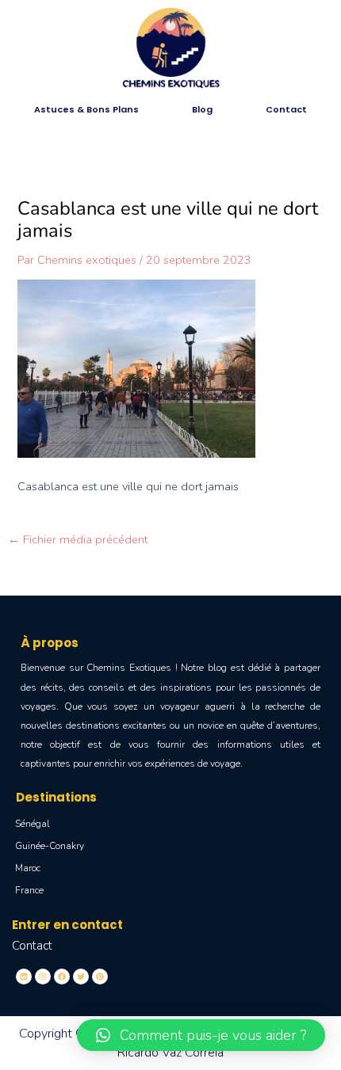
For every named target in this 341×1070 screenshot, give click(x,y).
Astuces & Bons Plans (86, 109)
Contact (286, 109)
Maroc (27, 868)
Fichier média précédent (78, 540)
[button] (201, 1035)
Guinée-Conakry (49, 846)
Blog (202, 109)
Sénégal (32, 823)
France (29, 890)
